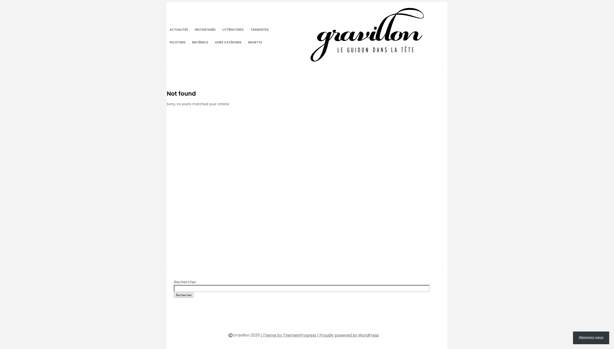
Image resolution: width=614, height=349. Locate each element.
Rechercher (185, 282)
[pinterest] (303, 320)
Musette (255, 42)
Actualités (179, 30)
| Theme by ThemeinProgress (288, 335)
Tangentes (259, 30)
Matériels (200, 42)
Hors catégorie (228, 42)
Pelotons (177, 42)
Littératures (233, 30)
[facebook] (286, 320)
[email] (321, 320)
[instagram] (312, 320)
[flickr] (295, 320)
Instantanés (205, 30)
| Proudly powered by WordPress (348, 335)
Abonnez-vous (591, 338)
